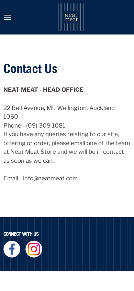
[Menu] (7, 17)
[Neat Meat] (71, 17)
